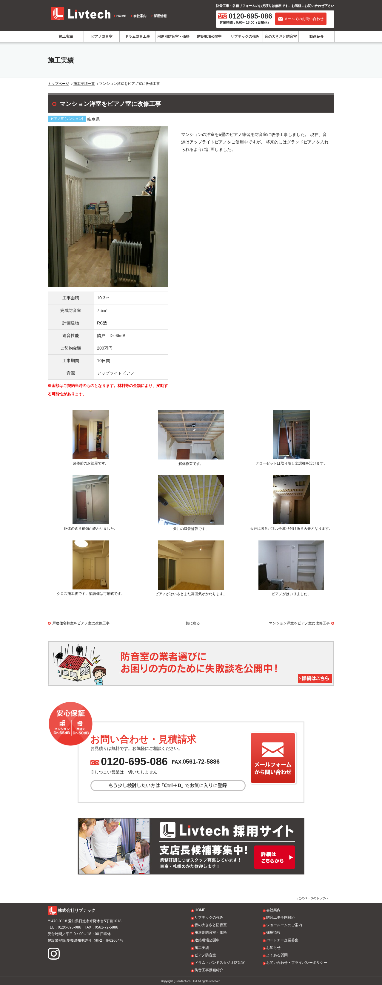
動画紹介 (316, 36)
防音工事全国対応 (280, 917)
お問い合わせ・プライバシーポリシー (296, 963)
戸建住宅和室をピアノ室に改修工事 (81, 623)
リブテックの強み (245, 36)
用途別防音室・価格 (173, 36)
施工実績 (66, 36)
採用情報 (160, 16)
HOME (121, 16)
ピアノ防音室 (102, 36)
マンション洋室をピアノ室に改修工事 (299, 623)
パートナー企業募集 (282, 940)
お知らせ (273, 948)
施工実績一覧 (84, 84)
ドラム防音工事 (137, 36)
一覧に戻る (191, 623)
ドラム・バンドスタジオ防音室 (220, 963)
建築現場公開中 (209, 36)
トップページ (58, 84)
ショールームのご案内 (284, 925)
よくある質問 (277, 955)
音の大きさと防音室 (281, 36)
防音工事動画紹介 (209, 970)
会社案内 (140, 16)
